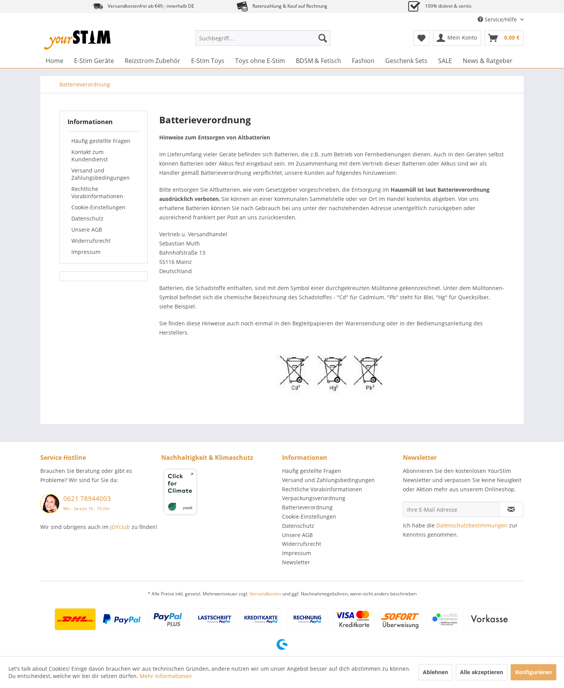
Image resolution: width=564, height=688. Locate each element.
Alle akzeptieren (481, 672)
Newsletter (296, 562)
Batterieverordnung (307, 507)
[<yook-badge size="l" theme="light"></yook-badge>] (219, 493)
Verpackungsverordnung (313, 498)
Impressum (86, 251)
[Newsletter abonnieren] (511, 509)
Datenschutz (87, 218)
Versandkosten (265, 593)
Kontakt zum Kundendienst (89, 155)
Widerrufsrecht (90, 240)
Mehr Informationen (166, 676)
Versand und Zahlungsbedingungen (100, 174)
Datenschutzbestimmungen (472, 525)
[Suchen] (323, 38)
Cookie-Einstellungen (98, 207)
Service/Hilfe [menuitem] (500, 19)
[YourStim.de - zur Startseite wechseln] (77, 40)
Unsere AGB (86, 229)
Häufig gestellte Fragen (100, 140)
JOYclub (120, 527)
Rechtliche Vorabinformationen (97, 192)
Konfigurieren (533, 672)
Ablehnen (435, 672)
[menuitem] (263, 38)
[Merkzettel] (421, 38)
